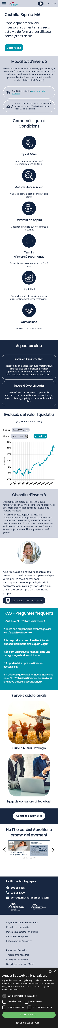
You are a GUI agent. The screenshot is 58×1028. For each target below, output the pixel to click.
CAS (54, 3)
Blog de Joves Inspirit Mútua (20, 963)
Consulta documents (29, 816)
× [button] (54, 971)
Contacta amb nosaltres (28, 600)
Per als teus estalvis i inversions (22, 931)
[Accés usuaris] (40, 4)
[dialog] (29, 998)
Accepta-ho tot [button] (29, 1014)
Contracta (13, 48)
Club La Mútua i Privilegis (29, 748)
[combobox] (50, 971)
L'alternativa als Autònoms (19, 940)
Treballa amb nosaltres (17, 954)
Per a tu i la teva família (17, 927)
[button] (29, 1022)
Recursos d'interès (16, 950)
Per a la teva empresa (17, 936)
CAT (49, 3)
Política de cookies (11, 989)
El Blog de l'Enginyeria (17, 959)
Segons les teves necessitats (22, 922)
